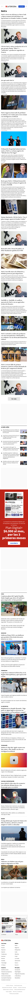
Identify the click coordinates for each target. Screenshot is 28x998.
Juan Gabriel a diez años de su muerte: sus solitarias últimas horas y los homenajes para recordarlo (13, 785)
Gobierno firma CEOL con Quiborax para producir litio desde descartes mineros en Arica (12, 637)
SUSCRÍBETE (14, 543)
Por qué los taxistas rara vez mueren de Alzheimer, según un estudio (14, 701)
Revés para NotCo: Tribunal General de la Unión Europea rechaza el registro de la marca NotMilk (13, 183)
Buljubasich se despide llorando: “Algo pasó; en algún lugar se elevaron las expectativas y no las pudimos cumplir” (13, 710)
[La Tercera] (7, 933)
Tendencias (4, 670)
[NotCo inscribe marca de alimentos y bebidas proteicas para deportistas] (14, 290)
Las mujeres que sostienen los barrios (10, 887)
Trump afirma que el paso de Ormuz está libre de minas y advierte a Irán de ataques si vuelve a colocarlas (14, 822)
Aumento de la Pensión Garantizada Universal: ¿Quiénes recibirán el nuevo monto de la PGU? (11, 443)
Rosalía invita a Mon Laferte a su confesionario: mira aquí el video (13, 813)
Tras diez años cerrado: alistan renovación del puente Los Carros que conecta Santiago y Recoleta (12, 627)
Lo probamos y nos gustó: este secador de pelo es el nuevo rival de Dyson (13, 883)
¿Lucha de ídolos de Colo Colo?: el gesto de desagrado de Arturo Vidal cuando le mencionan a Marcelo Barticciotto (14, 732)
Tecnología (4, 745)
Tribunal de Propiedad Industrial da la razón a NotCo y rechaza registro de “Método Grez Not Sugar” (13, 151)
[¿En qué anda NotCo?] (14, 102)
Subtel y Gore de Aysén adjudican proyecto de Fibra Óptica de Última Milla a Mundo (13, 665)
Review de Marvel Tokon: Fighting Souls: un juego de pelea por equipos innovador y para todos (13, 776)
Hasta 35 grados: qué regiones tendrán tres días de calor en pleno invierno (14, 696)
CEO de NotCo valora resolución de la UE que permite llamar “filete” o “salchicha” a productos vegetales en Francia (14, 49)
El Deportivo (4, 706)
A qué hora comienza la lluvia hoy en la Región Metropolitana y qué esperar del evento (11, 437)
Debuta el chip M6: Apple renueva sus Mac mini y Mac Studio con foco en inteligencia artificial (13, 749)
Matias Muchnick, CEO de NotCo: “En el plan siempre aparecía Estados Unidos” (14, 218)
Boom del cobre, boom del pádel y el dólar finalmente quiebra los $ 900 (12, 249)
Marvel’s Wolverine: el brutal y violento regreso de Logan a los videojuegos (13, 771)
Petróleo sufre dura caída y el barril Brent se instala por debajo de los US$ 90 (11, 463)
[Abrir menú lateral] (2, 6)
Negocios (3, 633)
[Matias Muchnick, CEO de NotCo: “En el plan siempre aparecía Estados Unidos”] (14, 238)
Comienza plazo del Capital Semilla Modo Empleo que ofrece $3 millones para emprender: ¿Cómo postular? (12, 598)
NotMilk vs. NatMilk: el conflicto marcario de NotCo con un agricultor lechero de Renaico (12, 302)
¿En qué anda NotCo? (7, 80)
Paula (2, 859)
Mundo (3, 818)
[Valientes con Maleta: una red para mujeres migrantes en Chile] (14, 872)
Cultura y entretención (7, 781)
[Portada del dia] (14, 517)
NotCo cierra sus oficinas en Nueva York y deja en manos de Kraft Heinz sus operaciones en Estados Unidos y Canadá (14, 16)
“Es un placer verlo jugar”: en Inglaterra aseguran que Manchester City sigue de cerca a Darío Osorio (11, 448)
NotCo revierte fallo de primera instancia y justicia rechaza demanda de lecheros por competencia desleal (13, 366)
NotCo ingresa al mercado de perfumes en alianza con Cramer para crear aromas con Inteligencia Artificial (14, 114)
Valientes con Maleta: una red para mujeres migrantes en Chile (12, 862)
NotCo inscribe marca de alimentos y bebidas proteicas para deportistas (12, 272)
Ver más (14, 399)
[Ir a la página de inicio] (11, 6)
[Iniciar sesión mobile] (26, 6)
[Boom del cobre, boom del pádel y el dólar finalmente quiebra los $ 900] (14, 261)
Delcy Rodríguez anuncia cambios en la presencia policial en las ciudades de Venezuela (11, 431)
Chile (2, 594)
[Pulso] (21, 933)
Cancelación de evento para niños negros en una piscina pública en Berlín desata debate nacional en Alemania (13, 853)
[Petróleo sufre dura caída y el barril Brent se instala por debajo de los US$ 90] (23, 463)
